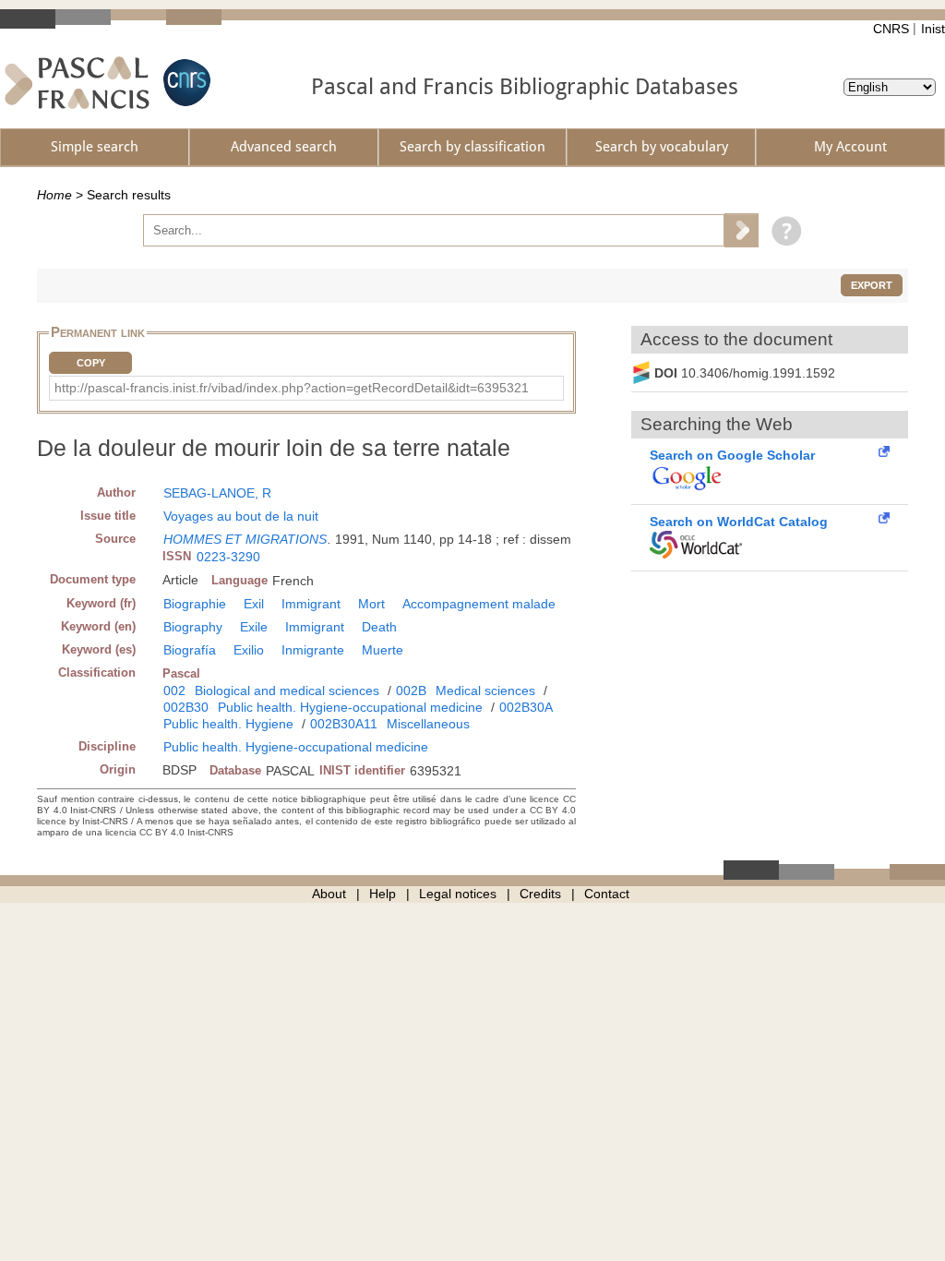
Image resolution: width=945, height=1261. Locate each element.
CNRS (891, 28)
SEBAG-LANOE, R (217, 493)
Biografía (189, 650)
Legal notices (457, 893)
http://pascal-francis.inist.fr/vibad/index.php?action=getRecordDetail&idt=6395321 (291, 387)
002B (411, 690)
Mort (371, 603)
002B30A (526, 707)
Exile (254, 626)
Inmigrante (312, 650)
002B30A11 (343, 723)
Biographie (194, 603)
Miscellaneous (428, 723)
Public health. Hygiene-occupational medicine (350, 707)
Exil (254, 603)
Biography (192, 626)
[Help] (782, 229)
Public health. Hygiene (228, 723)
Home (54, 194)
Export (871, 285)
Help (382, 893)
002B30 (186, 707)
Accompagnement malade (479, 603)
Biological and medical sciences (287, 690)
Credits (540, 893)
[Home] (77, 82)
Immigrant (311, 603)
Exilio (248, 650)
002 (174, 690)
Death (379, 626)
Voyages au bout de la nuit (240, 516)
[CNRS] (184, 82)
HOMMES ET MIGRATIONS (245, 539)
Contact (606, 893)
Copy (91, 362)
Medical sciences (485, 690)
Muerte (382, 650)
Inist (933, 28)
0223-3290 (228, 556)
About (329, 893)
